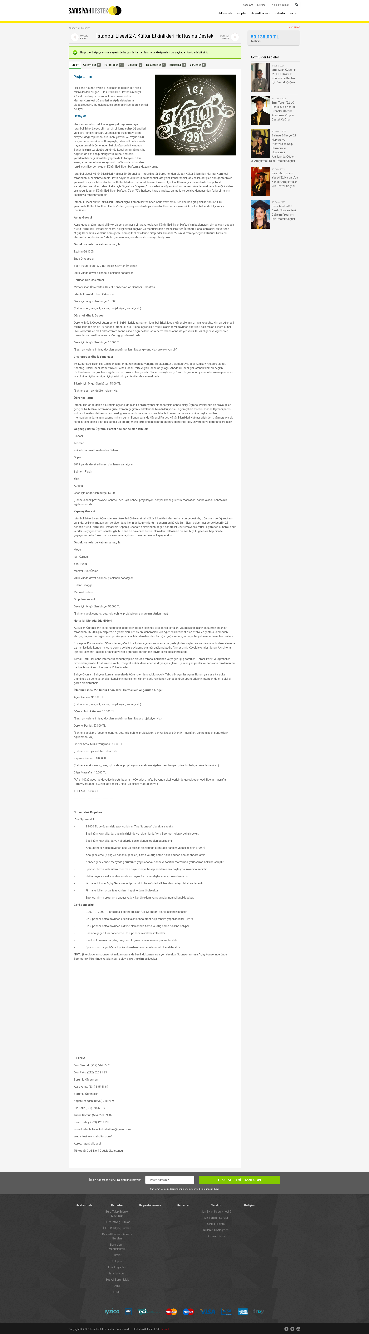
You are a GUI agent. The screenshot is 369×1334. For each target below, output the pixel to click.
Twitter (292, 1329)
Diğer (117, 1285)
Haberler (280, 13)
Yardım (294, 13)
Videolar (134, 64)
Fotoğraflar (114, 64)
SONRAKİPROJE (224, 37)
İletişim (261, 5)
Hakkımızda (225, 13)
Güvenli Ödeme (216, 1236)
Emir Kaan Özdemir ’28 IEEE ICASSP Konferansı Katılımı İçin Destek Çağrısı (284, 74)
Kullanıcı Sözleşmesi (216, 1230)
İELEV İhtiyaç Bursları (117, 1222)
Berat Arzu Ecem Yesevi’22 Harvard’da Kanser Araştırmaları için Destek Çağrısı (285, 178)
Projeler (241, 13)
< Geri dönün (293, 27)
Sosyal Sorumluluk (117, 1279)
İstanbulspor (117, 1273)
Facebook (286, 1329)
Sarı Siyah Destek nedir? (216, 1211)
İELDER (117, 1292)
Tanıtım (74, 64)
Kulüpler (85, 28)
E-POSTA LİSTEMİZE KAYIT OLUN (239, 1179)
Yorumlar (197, 64)
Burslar (117, 1255)
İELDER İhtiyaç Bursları (117, 1228)
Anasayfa (248, 5)
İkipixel (165, 1329)
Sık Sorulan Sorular (216, 1217)
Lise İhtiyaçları (117, 1267)
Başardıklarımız (260, 13)
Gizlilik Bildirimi (216, 1224)
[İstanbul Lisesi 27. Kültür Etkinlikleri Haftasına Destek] (195, 115)
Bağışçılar (177, 64)
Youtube (298, 1329)
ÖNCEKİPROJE (84, 37)
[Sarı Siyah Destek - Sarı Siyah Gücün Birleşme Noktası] (95, 14)
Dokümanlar (155, 64)
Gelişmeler (91, 64)
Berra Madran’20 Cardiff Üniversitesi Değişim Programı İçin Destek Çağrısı (284, 211)
